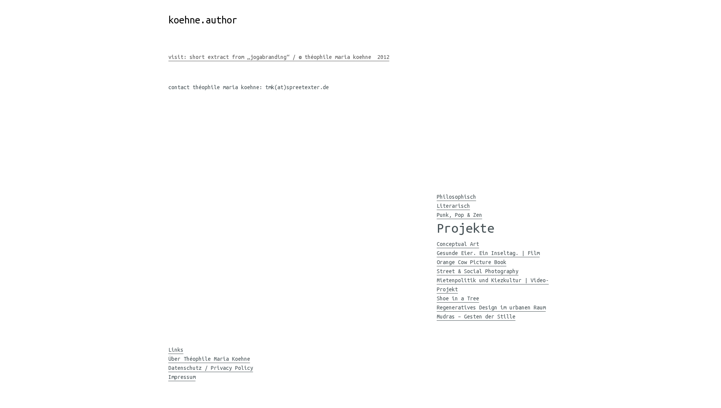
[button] (442, 168)
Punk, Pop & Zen (459, 215)
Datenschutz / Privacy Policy (210, 368)
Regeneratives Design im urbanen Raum (491, 307)
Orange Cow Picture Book (471, 262)
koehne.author (202, 19)
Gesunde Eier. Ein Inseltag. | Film (488, 253)
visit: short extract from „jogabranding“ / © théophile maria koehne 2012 (278, 57)
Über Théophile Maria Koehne (209, 359)
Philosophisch (456, 197)
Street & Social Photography (478, 271)
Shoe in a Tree (458, 298)
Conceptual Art (458, 244)
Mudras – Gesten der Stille (476, 317)
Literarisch (453, 206)
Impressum (182, 377)
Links (176, 350)
